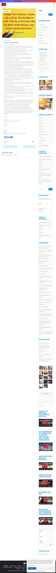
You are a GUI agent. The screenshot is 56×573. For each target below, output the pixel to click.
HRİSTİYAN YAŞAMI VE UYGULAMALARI (43, 289)
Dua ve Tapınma (42, 29)
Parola (40, 203)
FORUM (40, 120)
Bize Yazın (44, 570)
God (42, 60)
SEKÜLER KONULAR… (43, 318)
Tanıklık (40, 40)
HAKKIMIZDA (6, 565)
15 (41, 400)
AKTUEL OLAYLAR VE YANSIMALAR (45, 268)
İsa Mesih (41, 70)
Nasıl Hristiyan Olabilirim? (44, 145)
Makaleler (41, 35)
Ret (41, 568)
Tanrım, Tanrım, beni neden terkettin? (44, 355)
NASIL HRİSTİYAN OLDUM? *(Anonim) (44, 170)
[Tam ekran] (51, 425)
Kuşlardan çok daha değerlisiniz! (10, 146)
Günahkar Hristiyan (43, 61)
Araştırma (41, 24)
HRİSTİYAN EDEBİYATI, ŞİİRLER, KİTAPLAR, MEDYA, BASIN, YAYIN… (45, 315)
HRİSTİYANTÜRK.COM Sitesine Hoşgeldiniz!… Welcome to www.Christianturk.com (45, 257)
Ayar (50, 568)
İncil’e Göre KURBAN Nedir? (44, 68)
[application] (46, 423)
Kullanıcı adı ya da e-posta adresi (45, 198)
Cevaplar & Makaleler (43, 27)
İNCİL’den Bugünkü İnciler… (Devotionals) (44, 262)
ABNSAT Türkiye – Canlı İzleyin (19, 567)
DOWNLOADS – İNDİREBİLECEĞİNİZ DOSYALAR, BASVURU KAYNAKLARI (45, 332)
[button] (19, 114)
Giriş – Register (42, 140)
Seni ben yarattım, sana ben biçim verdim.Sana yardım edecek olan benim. (45, 175)
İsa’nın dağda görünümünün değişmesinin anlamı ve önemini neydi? (45, 181)
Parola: (40, 536)
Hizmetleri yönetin (31, 565)
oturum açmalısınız (14, 154)
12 (49, 398)
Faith (43, 57)
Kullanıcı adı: (41, 531)
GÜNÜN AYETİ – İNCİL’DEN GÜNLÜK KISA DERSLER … (45, 251)
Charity (43, 55)
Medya (40, 37)
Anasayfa (41, 118)
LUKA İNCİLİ (41, 166)
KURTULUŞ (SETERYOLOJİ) (44, 292)
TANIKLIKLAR (41, 129)
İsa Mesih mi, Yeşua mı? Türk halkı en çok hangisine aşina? (45, 359)
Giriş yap (50, 544)
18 (47, 400)
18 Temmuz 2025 (7, 40)
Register (18, 568)
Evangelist (7, 141)
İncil (45, 66)
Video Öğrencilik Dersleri (7, 567)
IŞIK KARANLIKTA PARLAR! (29, 146)
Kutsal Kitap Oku (51, 1)
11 (47, 398)
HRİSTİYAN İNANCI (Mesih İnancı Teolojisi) (45, 296)
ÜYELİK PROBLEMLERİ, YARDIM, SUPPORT (45, 328)
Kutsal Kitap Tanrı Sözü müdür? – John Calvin (45, 160)
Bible (43, 53)
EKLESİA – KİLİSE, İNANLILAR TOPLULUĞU (44, 303)
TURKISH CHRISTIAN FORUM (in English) (45, 277)
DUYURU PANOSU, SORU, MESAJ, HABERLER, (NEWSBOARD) (45, 247)
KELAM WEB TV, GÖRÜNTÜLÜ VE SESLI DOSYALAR (45, 310)
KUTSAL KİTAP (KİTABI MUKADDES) (45, 285)
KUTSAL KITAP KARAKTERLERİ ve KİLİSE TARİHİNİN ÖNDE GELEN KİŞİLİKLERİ (45, 323)
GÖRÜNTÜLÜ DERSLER (43, 134)
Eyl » (42, 405)
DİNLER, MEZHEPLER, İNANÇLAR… (45, 299)
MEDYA (40, 123)
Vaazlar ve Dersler (42, 43)
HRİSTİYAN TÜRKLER (43, 271)
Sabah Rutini (41, 351)
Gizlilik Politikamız (39, 570)
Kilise (40, 32)
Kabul (32, 568)
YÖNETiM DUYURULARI (43, 265)
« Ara (40, 405)
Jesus (42, 64)
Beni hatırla (42, 208)
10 (45, 398)
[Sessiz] (49, 425)
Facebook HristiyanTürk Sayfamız (29, 1)
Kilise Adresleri (42, 131)
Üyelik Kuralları (13, 565)
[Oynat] (40, 425)
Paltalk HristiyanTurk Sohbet (41, 1)
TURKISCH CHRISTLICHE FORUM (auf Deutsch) (45, 282)
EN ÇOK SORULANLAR (43, 307)
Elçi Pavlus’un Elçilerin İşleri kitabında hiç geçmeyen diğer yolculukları (44, 347)
